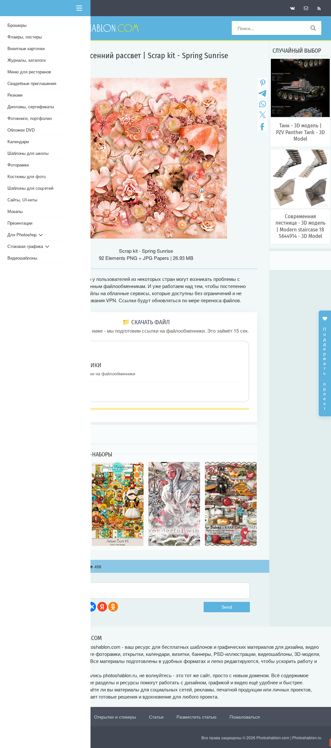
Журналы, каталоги (26, 60)
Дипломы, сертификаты (30, 106)
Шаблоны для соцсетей (30, 188)
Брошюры (17, 25)
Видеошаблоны (22, 258)
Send (226, 607)
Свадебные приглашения (31, 83)
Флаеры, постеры (24, 37)
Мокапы (15, 211)
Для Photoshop (23, 234)
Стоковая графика (26, 246)
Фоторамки (18, 165)
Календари (18, 141)
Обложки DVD (21, 130)
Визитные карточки (26, 48)
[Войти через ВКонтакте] (91, 607)
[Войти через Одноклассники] (113, 607)
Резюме (15, 95)
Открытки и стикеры (115, 716)
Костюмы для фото (26, 176)
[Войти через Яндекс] (102, 607)
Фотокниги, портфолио (29, 118)
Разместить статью (196, 716)
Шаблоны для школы (27, 153)
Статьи (156, 716)
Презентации (19, 223)
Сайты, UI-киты (22, 200)
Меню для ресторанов (29, 72)
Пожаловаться (245, 716)
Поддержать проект (325, 366)
